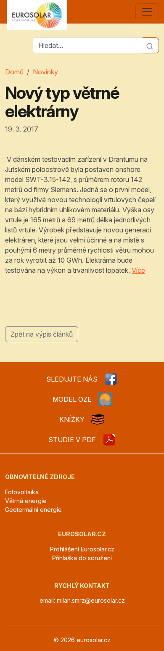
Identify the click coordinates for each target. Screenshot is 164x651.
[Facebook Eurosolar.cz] (111, 379)
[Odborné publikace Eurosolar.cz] (98, 419)
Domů (14, 72)
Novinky (45, 72)
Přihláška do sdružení (82, 557)
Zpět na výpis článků (42, 334)
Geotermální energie (33, 509)
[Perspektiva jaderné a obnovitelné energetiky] (109, 439)
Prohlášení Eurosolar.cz (82, 549)
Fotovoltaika (22, 491)
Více (138, 270)
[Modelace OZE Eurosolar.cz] (105, 399)
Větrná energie (26, 500)
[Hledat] (151, 45)
